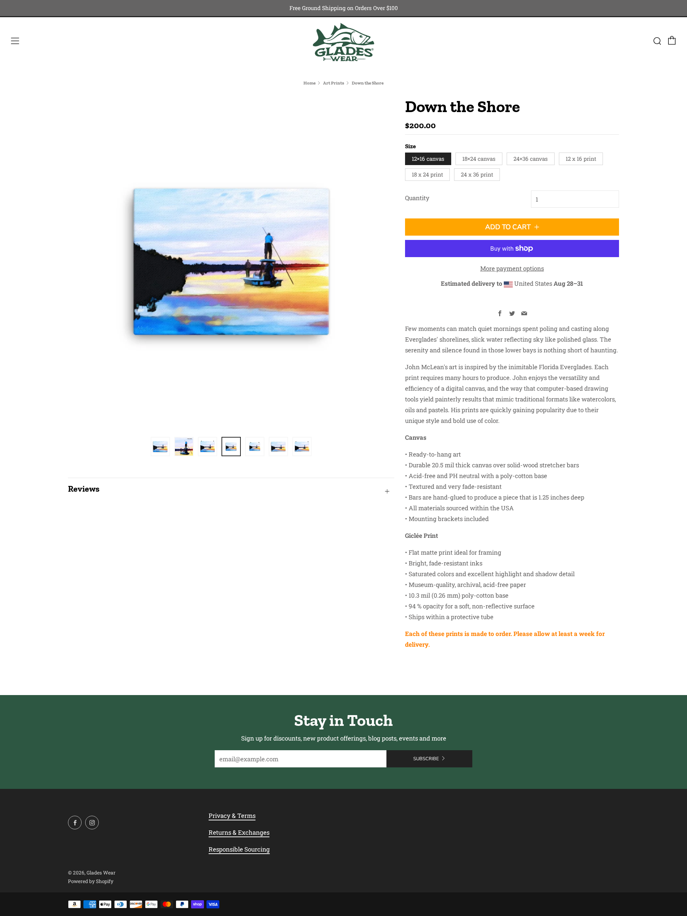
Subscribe (426, 759)
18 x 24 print (427, 174)
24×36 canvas (530, 158)
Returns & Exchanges (239, 832)
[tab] (160, 446)
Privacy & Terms (232, 815)
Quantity (417, 198)
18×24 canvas (479, 158)
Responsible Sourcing (239, 849)
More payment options (512, 268)
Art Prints (333, 83)
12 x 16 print (581, 158)
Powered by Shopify (90, 881)
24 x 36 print (477, 174)
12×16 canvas (428, 158)
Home (309, 83)
